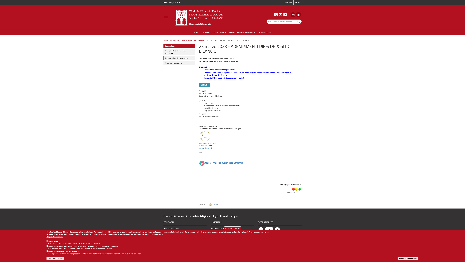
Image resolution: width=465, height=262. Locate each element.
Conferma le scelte (55, 258)
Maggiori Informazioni (54, 237)
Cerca (298, 21)
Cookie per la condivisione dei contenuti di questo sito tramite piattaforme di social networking (83, 246)
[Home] (199, 17)
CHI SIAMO (206, 32)
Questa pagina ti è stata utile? (291, 184)
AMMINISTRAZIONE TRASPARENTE (242, 32)
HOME (196, 32)
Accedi (297, 2)
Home (165, 40)
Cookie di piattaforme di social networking (63, 251)
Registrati (288, 2)
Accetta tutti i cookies (408, 258)
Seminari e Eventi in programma (193, 40)
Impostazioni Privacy (232, 228)
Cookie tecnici (53, 241)
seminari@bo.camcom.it (207, 143)
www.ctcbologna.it (205, 148)
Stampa (215, 204)
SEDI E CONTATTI (219, 32)
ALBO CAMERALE (265, 32)
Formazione (174, 40)
